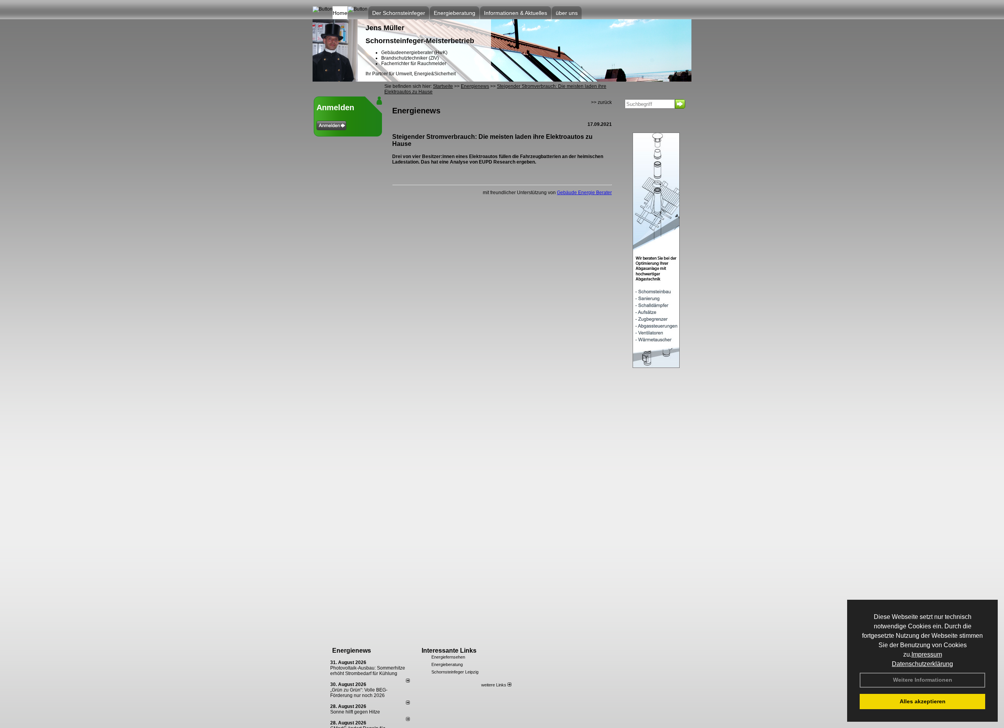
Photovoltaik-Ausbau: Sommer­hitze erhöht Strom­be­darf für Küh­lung (367, 670)
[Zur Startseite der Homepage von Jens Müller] (335, 80)
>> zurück (601, 102)
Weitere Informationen (922, 680)
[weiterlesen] (408, 681)
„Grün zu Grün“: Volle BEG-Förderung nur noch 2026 (358, 692)
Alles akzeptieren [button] (923, 701)
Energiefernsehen (448, 657)
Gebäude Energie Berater (584, 192)
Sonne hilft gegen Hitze (355, 712)
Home (340, 13)
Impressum (926, 654)
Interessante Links (449, 650)
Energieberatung (447, 664)
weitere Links (494, 684)
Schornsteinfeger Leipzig (454, 672)
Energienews (351, 650)
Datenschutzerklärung (922, 664)
